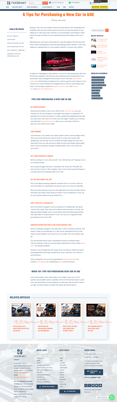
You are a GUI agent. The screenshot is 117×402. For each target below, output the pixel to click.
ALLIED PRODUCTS (47, 7)
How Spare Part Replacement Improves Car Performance (45, 328)
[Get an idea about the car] (17, 46)
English (98, 1)
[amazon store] (91, 3)
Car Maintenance (97, 87)
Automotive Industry (98, 80)
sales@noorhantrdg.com (22, 377)
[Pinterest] (100, 385)
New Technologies (97, 98)
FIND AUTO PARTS (17, 7)
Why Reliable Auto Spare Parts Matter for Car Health (21, 328)
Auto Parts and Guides (98, 77)
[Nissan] (69, 372)
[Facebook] (96, 385)
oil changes (41, 262)
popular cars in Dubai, (61, 86)
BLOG (58, 7)
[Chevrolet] (69, 384)
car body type (70, 111)
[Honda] (69, 377)
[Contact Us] (47, 377)
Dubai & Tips (95, 93)
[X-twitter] (89, 385)
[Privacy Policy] (47, 379)
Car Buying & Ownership (99, 85)
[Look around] (17, 39)
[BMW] (69, 358)
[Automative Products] (47, 375)
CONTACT (71, 7)
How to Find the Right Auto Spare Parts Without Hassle (70, 328)
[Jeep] (69, 386)
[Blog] (47, 360)
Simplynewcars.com (47, 121)
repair (60, 262)
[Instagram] (86, 385)
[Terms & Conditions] (47, 382)
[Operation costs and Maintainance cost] (17, 55)
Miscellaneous (96, 95)
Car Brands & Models (98, 82)
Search (45, 3)
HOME (7, 7)
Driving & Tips (96, 90)
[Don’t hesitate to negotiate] (17, 50)
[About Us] (47, 358)
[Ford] (69, 382)
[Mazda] (69, 375)
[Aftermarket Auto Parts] (47, 368)
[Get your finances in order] (17, 43)
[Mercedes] (69, 365)
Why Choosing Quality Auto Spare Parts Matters (95, 328)
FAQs (64, 7)
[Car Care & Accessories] (47, 370)
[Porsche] (69, 363)
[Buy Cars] (47, 372)
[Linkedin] (93, 385)
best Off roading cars (44, 89)
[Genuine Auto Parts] (47, 365)
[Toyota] (69, 370)
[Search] (107, 30)
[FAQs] (47, 363)
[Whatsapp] (112, 397)
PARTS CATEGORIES (32, 7)
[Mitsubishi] (69, 379)
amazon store (96, 3)
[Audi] (69, 360)
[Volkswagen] (69, 368)
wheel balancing (70, 259)
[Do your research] (17, 36)
